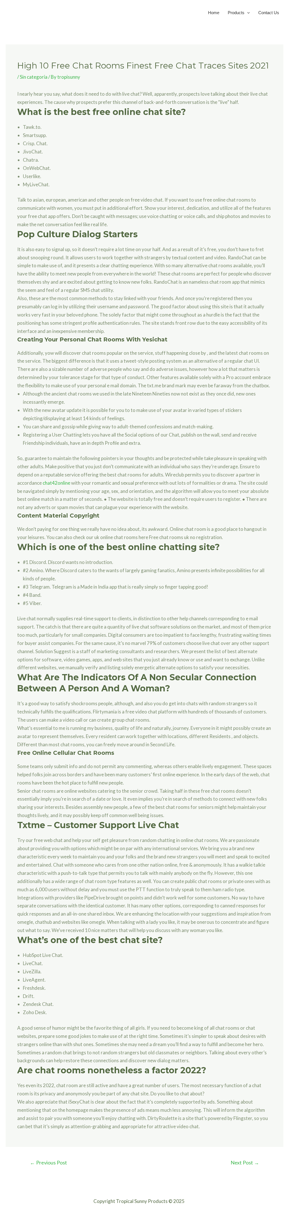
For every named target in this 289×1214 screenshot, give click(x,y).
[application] (247, 12)
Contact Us (268, 12)
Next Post (245, 1162)
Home (213, 12)
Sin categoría (33, 77)
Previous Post (48, 1162)
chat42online (56, 483)
